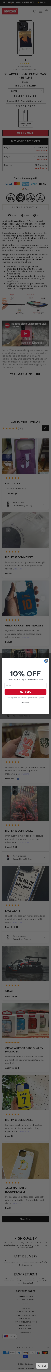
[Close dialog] (46, 661)
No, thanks (26, 702)
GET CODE (25, 692)
